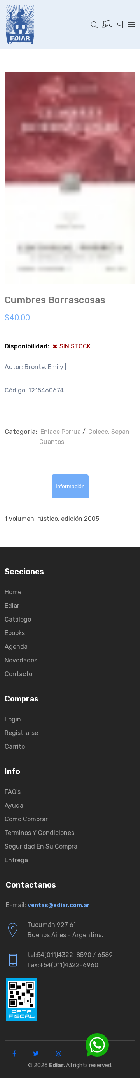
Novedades (21, 660)
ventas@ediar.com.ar (59, 905)
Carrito (15, 746)
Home (13, 592)
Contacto (18, 674)
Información (70, 486)
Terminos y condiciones (39, 832)
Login (13, 719)
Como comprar (26, 819)
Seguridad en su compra (41, 846)
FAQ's (13, 792)
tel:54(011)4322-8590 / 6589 (70, 955)
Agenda (16, 646)
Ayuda (14, 805)
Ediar (12, 605)
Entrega (16, 860)
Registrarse (21, 733)
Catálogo (18, 619)
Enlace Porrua (60, 431)
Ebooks (15, 633)
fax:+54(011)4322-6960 (63, 965)
